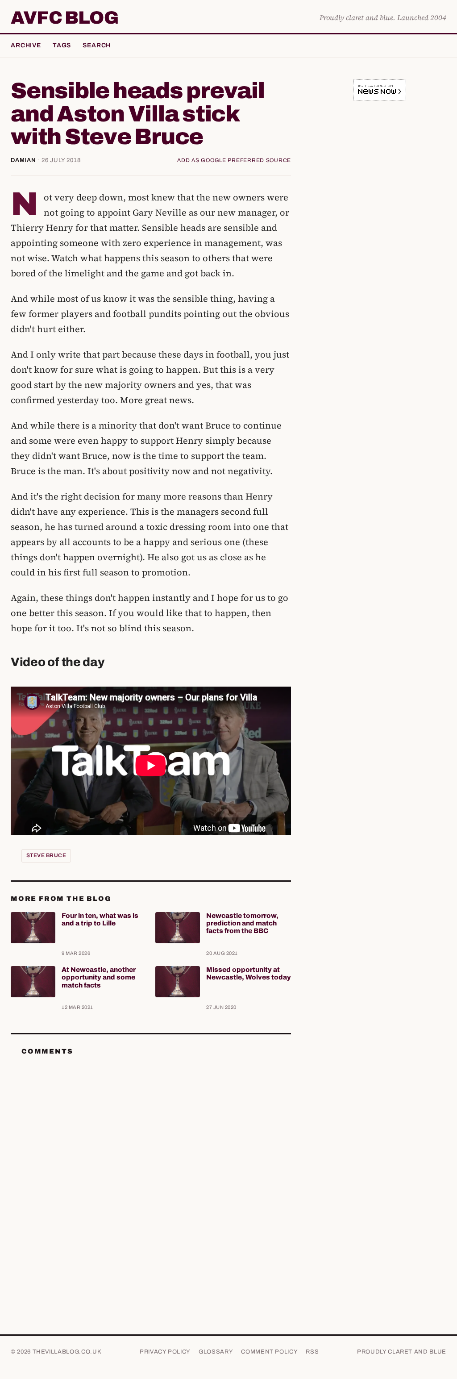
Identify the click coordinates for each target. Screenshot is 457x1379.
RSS (312, 1352)
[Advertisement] (379, 169)
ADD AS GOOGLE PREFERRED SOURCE (234, 160)
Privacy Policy (165, 1352)
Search (97, 45)
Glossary (216, 1352)
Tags (62, 45)
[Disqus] (150, 1174)
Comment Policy (269, 1352)
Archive (26, 45)
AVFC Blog (64, 18)
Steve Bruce (46, 855)
